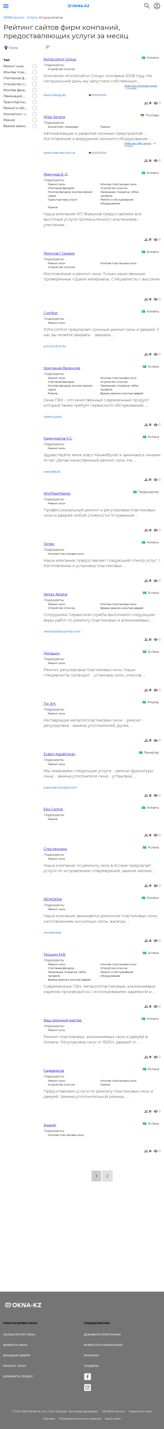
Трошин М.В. (55, 954)
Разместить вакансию (103, 1345)
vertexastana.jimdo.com (62, 631)
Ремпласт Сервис (59, 253)
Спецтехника (55, 849)
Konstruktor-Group (60, 59)
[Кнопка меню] (6, 6)
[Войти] (157, 6)
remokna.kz (52, 933)
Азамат (50, 1125)
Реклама (91, 1355)
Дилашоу (52, 653)
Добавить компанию (102, 1334)
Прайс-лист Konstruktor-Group (140, 86)
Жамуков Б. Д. (56, 174)
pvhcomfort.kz (55, 346)
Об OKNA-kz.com (113, 1411)
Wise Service (54, 117)
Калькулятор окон (19, 1334)
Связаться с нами (140, 1411)
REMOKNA (53, 899)
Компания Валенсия (62, 368)
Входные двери (16, 1355)
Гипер (49, 544)
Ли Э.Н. (50, 704)
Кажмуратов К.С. (58, 438)
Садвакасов (54, 1071)
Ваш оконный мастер (63, 1020)
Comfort (51, 313)
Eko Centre (53, 809)
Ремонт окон (14, 1365)
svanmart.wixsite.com (60, 787)
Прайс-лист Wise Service (137, 143)
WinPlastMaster (57, 493)
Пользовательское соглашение (80, 1418)
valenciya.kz (53, 417)
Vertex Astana (55, 594)
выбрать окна (15, 1345)
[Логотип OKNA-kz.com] (79, 6)
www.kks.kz (52, 472)
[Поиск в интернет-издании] (147, 6)
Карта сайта (113, 1418)
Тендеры (91, 1365)
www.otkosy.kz (55, 95)
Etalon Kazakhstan (59, 754)
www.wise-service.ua (59, 153)
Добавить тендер (18, 1376)
